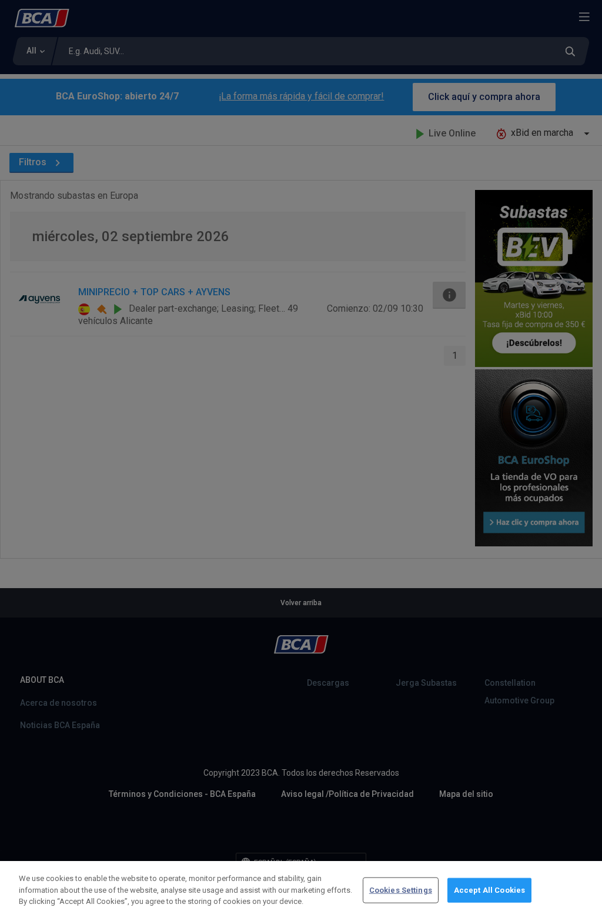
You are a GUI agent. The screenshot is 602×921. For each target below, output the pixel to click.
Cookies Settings (400, 890)
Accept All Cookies (489, 890)
